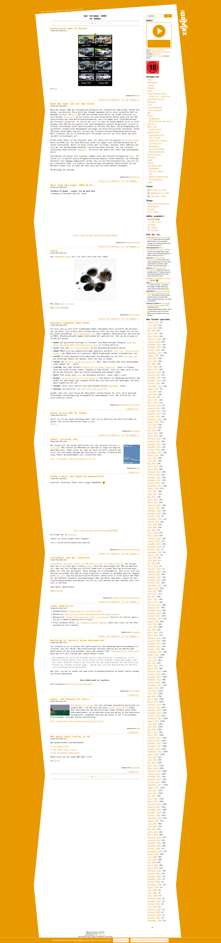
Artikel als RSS (158, 190)
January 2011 (154, 807)
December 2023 (154, 411)
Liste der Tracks (157, 56)
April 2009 (153, 865)
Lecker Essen (155, 129)
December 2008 (154, 876)
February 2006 (154, 910)
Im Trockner (153, 230)
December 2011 (154, 777)
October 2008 (154, 882)
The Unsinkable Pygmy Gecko (66, 753)
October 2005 (154, 918)
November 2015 (154, 646)
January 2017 (154, 608)
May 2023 (152, 430)
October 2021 (154, 483)
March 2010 (153, 835)
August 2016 (153, 621)
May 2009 (152, 862)
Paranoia (72, 535)
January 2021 (154, 508)
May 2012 (152, 763)
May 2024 (152, 397)
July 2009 (152, 857)
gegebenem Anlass (62, 257)
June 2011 (152, 793)
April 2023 (153, 433)
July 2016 (152, 624)
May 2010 (152, 829)
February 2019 (154, 569)
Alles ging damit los (84, 334)
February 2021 (154, 505)
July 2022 (152, 458)
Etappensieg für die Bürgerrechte (85, 611)
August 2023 (153, 422)
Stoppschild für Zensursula (125, 651)
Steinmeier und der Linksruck (70, 557)
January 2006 (154, 912)
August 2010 (153, 821)
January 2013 (154, 741)
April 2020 (153, 533)
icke (150, 105)
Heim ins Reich (124, 598)
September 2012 (155, 752)
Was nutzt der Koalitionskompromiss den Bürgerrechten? (92, 614)
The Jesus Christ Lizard (64, 750)
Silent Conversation (118, 708)
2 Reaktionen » (133, 409)
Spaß (150, 160)
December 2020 (154, 511)
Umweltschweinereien (158, 177)
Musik (134, 242)
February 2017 (154, 605)
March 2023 (153, 436)
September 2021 (155, 486)
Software (152, 157)
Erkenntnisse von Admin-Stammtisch (98, 367)
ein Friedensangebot (80, 348)
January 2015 (154, 674)
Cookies (80, 940)
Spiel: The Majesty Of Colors (70, 699)
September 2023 (155, 419)
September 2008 (155, 885)
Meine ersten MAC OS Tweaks (68, 413)
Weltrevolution (156, 179)
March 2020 (153, 536)
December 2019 (154, 544)
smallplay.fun (150, 237)
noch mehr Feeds (158, 196)
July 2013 (152, 724)
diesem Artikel (132, 140)
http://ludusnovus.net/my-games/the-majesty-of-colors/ (77, 721)
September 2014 (155, 685)
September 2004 (155, 921)
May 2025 (152, 364)
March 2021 (153, 502)
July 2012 (152, 757)
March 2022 (153, 469)
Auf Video (152, 227)
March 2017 (153, 602)
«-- (82, 23)
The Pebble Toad (60, 747)
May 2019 (152, 563)
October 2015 (154, 649)
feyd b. (55, 542)
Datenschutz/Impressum (158, 203)
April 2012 (153, 766)
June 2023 (152, 428)
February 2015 (154, 671)
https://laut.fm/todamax (158, 50)
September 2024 (155, 386)
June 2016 (152, 627)
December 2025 (154, 345)
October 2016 (154, 616)
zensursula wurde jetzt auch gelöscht (79, 378)
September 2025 (155, 353)
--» (106, 23)
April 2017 (153, 599)
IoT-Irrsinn (154, 138)
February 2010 (154, 837)
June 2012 (152, 760)
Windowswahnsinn (156, 152)
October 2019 (154, 549)
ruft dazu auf (130, 356)
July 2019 (152, 558)
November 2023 (154, 414)
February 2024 (154, 405)
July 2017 (152, 591)
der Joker (61, 576)
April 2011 (153, 799)
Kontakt (151, 209)
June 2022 (152, 461)
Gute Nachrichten (156, 99)
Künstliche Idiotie (158, 141)
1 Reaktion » (134, 472)
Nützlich (152, 124)
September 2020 (155, 519)
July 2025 (152, 358)
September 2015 (155, 652)
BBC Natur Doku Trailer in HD (70, 736)
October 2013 (154, 716)
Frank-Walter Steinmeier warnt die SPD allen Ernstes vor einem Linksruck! (87, 564)
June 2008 (152, 893)
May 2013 (152, 729)
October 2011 (154, 782)
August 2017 (153, 588)
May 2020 (152, 530)
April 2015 (153, 666)
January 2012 (154, 774)
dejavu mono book (100, 935)
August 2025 (153, 356)
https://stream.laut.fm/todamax (161, 52)
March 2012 (153, 768)
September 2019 (155, 552)
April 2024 (153, 400)
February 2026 (154, 339)
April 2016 (153, 632)
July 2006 (152, 907)
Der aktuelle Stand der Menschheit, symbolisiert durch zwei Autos (158, 293)
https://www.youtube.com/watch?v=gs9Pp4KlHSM (95, 530)
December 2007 (154, 901)
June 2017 (152, 594)
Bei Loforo (157, 222)
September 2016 (155, 619)
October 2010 (154, 815)
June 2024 (152, 394)
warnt (74, 115)
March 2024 (153, 403)
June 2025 (152, 361)
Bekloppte (128, 242)
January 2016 (154, 641)
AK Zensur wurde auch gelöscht (80, 362)
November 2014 (154, 680)
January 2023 (154, 441)
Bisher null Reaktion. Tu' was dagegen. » (119, 100)
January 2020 (154, 541)
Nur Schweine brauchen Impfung (91, 623)
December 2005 (154, 915)
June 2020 (152, 527)
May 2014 (152, 696)
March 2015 (153, 669)
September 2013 (155, 718)
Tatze (53, 250)
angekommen (113, 386)
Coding (151, 85)
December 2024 (154, 378)
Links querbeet (135, 632)
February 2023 (154, 439)
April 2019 (153, 566)
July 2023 (152, 425)
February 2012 (154, 771)
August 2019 (153, 555)
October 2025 (154, 350)
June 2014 (152, 693)
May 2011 (152, 796)
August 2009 (153, 854)
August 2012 (153, 754)
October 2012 (154, 749)
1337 (150, 80)
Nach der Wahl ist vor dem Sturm (72, 103)
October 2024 (154, 383)
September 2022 (155, 453)
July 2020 (152, 524)
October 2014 (154, 682)
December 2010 (154, 810)
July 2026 (152, 325)
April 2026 (153, 333)
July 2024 (152, 392)
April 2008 (153, 896)
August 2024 (153, 389)
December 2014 (154, 677)
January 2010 (154, 840)
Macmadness (135, 431)
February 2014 (154, 705)
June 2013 (152, 727)
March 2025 (153, 369)
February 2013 (154, 738)
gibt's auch (157, 54)
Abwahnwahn (154, 168)
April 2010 (153, 832)
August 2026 (153, 322)
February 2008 (154, 898)
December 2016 (154, 610)
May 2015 (152, 663)
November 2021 (154, 480)
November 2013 (154, 713)
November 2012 (154, 746)
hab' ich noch (67, 304)
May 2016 (152, 630)
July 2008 (152, 890)
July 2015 (152, 657)
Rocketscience (154, 155)
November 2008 (154, 879)
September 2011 (155, 785)
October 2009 (154, 849)
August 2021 (153, 488)
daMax (148, 278)
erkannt (88, 566)
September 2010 (155, 818)
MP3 (149, 113)
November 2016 (154, 613)
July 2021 (152, 491)
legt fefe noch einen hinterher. (92, 389)
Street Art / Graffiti (159, 96)
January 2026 (154, 342)
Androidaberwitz (156, 135)
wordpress (101, 933)
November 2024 (154, 380)
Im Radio (152, 225)
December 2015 (154, 644)
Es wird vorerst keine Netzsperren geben (79, 684)
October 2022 (154, 450)
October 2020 (154, 516)
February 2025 (154, 372)
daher (131, 156)
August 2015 (153, 655)
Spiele (138, 468)
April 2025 (153, 367)
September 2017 (155, 585)
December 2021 (154, 477)
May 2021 (152, 497)
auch (80, 375)
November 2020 (154, 514)
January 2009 (154, 874)
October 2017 (154, 583)
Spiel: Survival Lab (63, 439)
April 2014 (153, 699)
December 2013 (154, 710)
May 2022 (152, 464)
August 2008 (153, 887)
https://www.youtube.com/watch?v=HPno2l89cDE (95, 235)
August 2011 (153, 788)
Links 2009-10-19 (61, 606)
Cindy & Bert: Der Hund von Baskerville (77, 476)
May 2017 (152, 597)
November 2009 (154, 846)
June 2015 (152, 660)
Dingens (128, 549)
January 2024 (154, 408)
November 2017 (154, 580)
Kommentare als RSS (159, 193)
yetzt (54, 88)
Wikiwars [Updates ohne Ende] (70, 323)
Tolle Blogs (153, 212)
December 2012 (154, 743)
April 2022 (153, 466)
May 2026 (152, 331)
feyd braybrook (58, 591)
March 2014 (153, 702)
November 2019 (154, 547)
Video (138, 242)
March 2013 (153, 735)
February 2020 (154, 538)
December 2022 (154, 444)
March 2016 (153, 635)
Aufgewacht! (154, 118)
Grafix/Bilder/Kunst (157, 94)
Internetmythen (124, 405)
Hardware (152, 102)
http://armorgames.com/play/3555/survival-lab (72, 459)
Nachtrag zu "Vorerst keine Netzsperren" (77, 640)
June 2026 (152, 328)
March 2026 (153, 336)
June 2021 (152, 494)
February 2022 (154, 472)
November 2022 (154, 447)
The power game (134, 177)
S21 (150, 174)
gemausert (82, 150)
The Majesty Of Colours (82, 705)
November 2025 (154, 347)
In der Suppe (154, 219)
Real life (137, 95)
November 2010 (154, 813)
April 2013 (153, 732)
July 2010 (152, 824)
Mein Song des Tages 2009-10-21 (71, 185)
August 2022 (153, 455)
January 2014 (154, 707)
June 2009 (152, 860)
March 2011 (153, 801)
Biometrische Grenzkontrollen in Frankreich (87, 617)
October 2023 (154, 417)
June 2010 (152, 826)
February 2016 (154, 638)
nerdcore (56, 761)
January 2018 (154, 574)
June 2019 (152, 561)
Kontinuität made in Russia (68, 28)
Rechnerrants (154, 132)
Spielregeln (153, 206)
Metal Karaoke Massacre (160, 121)
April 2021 (153, 500)
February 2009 (154, 871)
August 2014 (153, 688)
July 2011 (152, 790)
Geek (150, 91)
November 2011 (154, 779)
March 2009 (153, 868)
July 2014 (152, 691)
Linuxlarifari (155, 143)
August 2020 (153, 522)
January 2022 (154, 475)
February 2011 (154, 804)
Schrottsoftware (156, 149)
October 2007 (154, 904)
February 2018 (154, 572)
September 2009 (155, 851)
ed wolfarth (57, 307)
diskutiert (69, 117)
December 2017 (154, 577)
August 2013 (153, 721)
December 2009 (154, 843)
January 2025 (154, 375)
